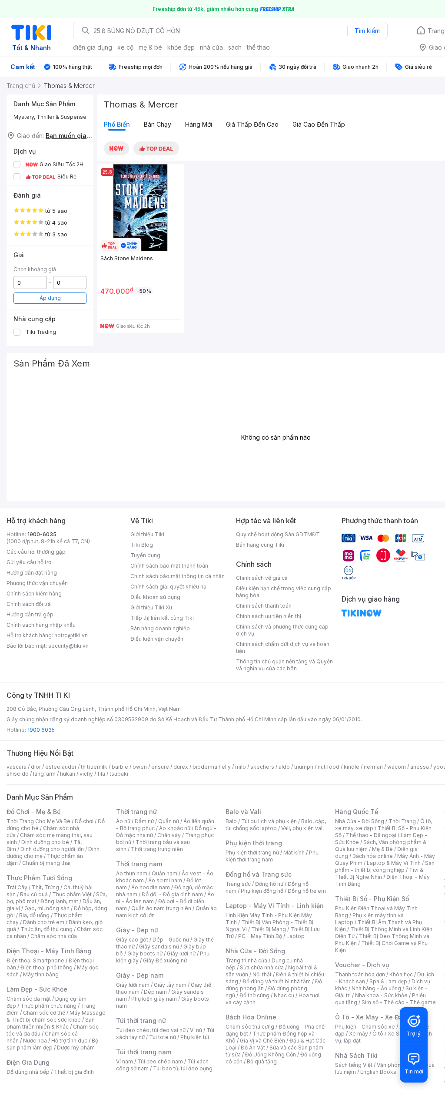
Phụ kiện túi (194, 1037)
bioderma (205, 766)
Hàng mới (198, 124)
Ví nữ (196, 1030)
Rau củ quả (34, 894)
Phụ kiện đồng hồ (262, 891)
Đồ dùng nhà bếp (28, 1072)
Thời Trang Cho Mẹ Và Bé (38, 821)
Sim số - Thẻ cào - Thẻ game (399, 1002)
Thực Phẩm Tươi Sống (39, 877)
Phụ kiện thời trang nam (272, 856)
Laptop (295, 936)
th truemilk (94, 766)
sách (235, 47)
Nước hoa (35, 1040)
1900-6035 (41, 534)
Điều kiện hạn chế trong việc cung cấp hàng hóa (283, 592)
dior (36, 766)
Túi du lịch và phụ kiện (269, 821)
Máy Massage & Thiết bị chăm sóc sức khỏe (56, 1016)
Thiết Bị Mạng (268, 929)
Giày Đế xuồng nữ (165, 960)
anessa (419, 766)
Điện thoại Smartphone (35, 960)
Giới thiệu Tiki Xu (151, 607)
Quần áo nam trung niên (161, 908)
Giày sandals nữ (159, 946)
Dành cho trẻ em (43, 922)
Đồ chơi (84, 821)
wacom (396, 766)
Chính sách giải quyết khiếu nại (169, 586)
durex (180, 766)
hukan (67, 773)
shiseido (18, 773)
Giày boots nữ (145, 953)
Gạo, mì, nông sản (47, 908)
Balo (231, 821)
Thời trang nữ (136, 811)
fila (101, 773)
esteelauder (60, 766)
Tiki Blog (141, 544)
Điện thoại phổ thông (46, 967)
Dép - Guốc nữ (171, 939)
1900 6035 (41, 729)
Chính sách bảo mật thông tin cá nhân (177, 576)
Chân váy (169, 835)
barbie (120, 766)
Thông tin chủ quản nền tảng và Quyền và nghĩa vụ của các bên (284, 665)
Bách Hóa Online (251, 1017)
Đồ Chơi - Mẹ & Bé (34, 811)
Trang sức (238, 884)
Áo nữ (123, 821)
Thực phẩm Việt (72, 894)
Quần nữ (168, 821)
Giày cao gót (132, 939)
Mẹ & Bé (382, 849)
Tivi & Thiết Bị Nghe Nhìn (379, 873)
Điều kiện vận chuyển (156, 639)
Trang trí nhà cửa (246, 960)
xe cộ (125, 47)
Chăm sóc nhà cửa (53, 936)
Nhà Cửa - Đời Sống (255, 951)
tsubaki (119, 773)
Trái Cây (17, 887)
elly (226, 766)
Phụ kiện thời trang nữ (252, 852)
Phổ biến (117, 124)
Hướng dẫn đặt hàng (32, 572)
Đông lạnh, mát (59, 901)
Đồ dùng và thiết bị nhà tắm (276, 981)
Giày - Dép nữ (137, 930)
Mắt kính (294, 852)
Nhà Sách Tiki (356, 1055)
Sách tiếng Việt (353, 1065)
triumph (303, 766)
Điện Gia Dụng (28, 1062)
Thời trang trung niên (157, 849)
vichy (86, 773)
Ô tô (377, 1033)
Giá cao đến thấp (318, 124)
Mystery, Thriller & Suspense (49, 117)
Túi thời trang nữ (141, 1020)
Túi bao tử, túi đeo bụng (183, 1068)
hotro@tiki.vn (71, 635)
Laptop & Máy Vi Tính (394, 863)
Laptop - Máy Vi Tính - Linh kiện (275, 905)
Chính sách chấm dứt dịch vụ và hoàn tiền (282, 647)
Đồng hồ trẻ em (307, 891)
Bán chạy (157, 124)
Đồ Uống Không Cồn (270, 1054)
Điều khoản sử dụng (155, 597)
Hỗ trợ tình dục (69, 1040)
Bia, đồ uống (34, 915)
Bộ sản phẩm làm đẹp (52, 1044)
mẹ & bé (150, 47)
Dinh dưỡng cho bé (45, 842)
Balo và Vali (243, 811)
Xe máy (358, 1033)
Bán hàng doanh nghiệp (160, 628)
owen (140, 766)
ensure (160, 766)
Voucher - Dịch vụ (362, 965)
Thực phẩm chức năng (48, 1005)
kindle (351, 766)
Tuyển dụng (145, 555)
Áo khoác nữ (174, 828)
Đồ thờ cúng (254, 995)
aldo (284, 766)
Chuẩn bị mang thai (46, 863)
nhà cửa (211, 47)
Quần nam (164, 873)
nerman (373, 766)
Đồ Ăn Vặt (253, 1047)
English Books (378, 1072)
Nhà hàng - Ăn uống (376, 988)
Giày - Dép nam (139, 975)
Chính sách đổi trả (29, 604)
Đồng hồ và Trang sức (259, 874)
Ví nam (124, 1061)
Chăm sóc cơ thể (44, 1012)
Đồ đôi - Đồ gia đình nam (172, 894)
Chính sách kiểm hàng (34, 593)
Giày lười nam (132, 985)
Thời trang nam (139, 864)
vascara (17, 766)
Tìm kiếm (367, 30)
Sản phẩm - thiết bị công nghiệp (385, 866)
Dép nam (155, 992)
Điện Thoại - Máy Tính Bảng (49, 951)
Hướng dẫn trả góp (30, 614)
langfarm (44, 773)
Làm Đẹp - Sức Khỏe (37, 989)
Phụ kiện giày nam (154, 998)
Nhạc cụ (284, 995)
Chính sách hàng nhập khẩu (41, 625)
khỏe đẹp (181, 47)
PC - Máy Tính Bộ (260, 936)
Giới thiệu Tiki (147, 534)
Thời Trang (402, 821)
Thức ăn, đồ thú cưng (46, 929)
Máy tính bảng (41, 974)
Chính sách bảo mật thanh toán (169, 565)
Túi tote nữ (162, 1037)
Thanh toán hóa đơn (360, 974)
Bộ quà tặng (262, 1061)
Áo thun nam (131, 873)
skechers (262, 766)
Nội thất (262, 974)
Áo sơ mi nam (165, 880)
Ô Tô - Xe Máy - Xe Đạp (370, 1017)
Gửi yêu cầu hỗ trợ (29, 562)
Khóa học (401, 974)
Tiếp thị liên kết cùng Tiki (162, 618)
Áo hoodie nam (150, 887)
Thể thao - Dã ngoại (371, 835)
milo (240, 766)
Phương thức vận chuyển (37, 583)
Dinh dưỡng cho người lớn (52, 849)
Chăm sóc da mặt (29, 998)
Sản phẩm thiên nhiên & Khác (51, 1023)
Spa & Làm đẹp (388, 981)
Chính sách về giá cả (262, 578)
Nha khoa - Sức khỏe (381, 995)
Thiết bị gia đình (74, 1072)
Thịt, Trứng (45, 887)
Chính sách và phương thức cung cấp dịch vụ (282, 630)
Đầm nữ (144, 821)
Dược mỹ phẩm (76, 1047)
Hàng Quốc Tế (356, 811)
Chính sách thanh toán (264, 605)
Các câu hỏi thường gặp (36, 551)
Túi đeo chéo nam (160, 1061)
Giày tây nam (170, 985)
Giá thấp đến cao (252, 124)
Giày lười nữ (181, 953)
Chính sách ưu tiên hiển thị (268, 616)
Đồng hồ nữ (269, 884)
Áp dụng (50, 298)
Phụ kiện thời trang (254, 843)
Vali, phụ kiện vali (302, 828)
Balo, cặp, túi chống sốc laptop (276, 824)
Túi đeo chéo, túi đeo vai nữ (151, 1030)
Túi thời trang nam (143, 1052)
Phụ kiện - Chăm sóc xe (365, 1026)
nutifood (328, 766)
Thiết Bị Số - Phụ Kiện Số (372, 898)
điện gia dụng (92, 47)
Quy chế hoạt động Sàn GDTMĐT (278, 534)
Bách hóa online (372, 856)
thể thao (258, 47)
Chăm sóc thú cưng (250, 1026)
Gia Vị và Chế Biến (262, 1040)
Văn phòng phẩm (398, 1065)
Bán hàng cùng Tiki (260, 544)
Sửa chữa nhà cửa (262, 967)
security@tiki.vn (68, 645)
